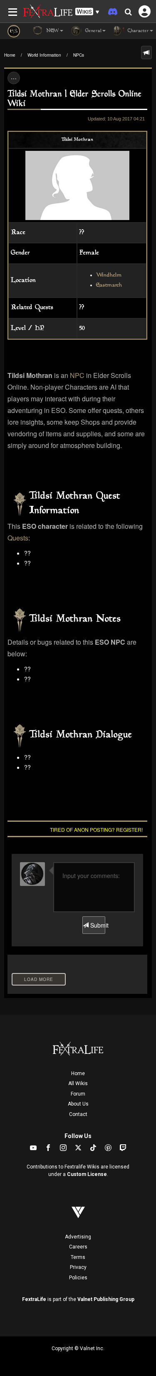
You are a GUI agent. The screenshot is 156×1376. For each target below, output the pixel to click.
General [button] (93, 31)
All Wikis (78, 1083)
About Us (78, 1104)
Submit (97, 925)
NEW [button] (52, 31)
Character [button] (137, 31)
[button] (87, 12)
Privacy (78, 1267)
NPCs (78, 55)
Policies (78, 1278)
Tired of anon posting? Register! (96, 829)
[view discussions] (146, 52)
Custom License (87, 1174)
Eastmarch (109, 285)
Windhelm (109, 275)
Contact (78, 1114)
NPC (77, 375)
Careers (78, 1247)
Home (9, 55)
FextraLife (34, 1299)
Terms (78, 1257)
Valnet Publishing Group (105, 1299)
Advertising (78, 1237)
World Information (44, 55)
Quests (17, 538)
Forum (78, 1094)
